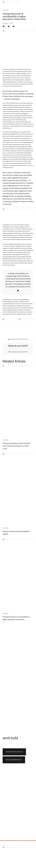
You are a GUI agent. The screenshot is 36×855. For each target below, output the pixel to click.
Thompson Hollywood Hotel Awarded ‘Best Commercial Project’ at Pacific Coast (16, 446)
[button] (32, 3)
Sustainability (25, 339)
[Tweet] (18, 290)
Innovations (17, 339)
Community (5, 10)
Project (21, 339)
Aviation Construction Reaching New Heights (16, 532)
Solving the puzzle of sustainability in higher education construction (16, 618)
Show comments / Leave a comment (18, 352)
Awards (12, 339)
